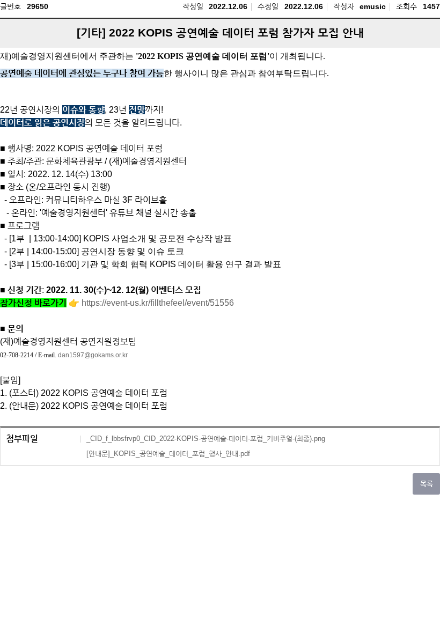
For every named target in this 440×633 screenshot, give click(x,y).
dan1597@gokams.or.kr (93, 355)
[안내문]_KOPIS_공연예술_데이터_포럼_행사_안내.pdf (168, 454)
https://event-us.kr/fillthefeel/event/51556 (158, 302)
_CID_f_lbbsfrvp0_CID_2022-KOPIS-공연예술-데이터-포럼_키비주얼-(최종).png (205, 439)
